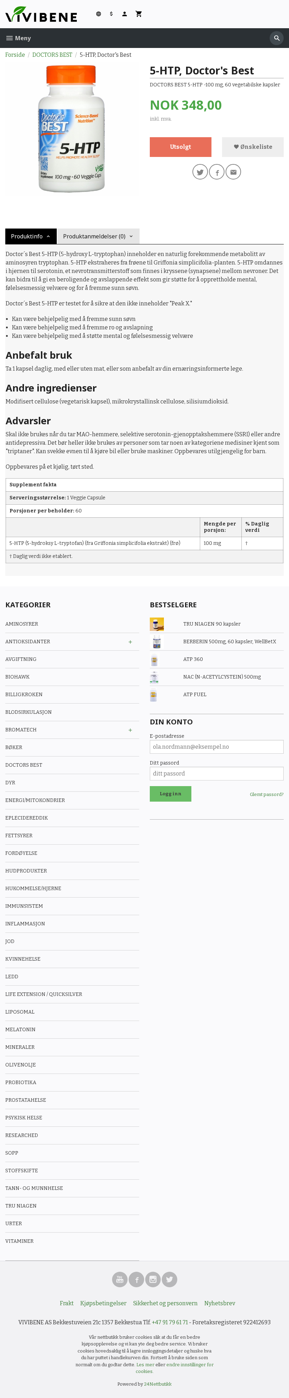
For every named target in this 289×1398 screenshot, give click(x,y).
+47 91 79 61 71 (170, 1322)
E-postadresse (167, 736)
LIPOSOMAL (20, 1012)
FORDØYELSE (21, 853)
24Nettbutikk (158, 1384)
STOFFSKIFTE (21, 1171)
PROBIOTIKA (20, 1083)
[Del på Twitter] (200, 172)
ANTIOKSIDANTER (27, 642)
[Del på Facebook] (217, 172)
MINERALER (20, 1047)
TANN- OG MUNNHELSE (34, 1188)
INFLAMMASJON (25, 924)
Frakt (67, 1303)
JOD (9, 941)
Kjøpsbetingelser (103, 1303)
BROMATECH (21, 730)
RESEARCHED (21, 1135)
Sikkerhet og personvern (165, 1303)
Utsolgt (180, 147)
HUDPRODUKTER (26, 871)
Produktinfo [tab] (27, 236)
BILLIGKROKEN (24, 695)
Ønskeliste (255, 147)
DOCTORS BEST (23, 765)
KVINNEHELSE (23, 959)
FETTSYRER (18, 836)
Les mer (145, 1364)
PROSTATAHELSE (25, 1100)
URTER (13, 1224)
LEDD (11, 977)
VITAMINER (19, 1241)
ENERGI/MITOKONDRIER (35, 800)
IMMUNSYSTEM (24, 906)
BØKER (13, 747)
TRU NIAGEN (21, 1206)
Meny (22, 38)
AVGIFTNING (21, 659)
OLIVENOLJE (20, 1065)
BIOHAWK (17, 677)
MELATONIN (20, 1030)
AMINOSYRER (21, 624)
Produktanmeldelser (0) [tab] (94, 236)
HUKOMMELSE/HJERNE (33, 889)
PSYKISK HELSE (23, 1118)
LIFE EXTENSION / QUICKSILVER (43, 994)
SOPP (11, 1153)
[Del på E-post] (233, 172)
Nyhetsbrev (219, 1303)
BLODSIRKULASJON (28, 712)
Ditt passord (164, 763)
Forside (15, 54)
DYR (10, 783)
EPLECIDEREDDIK (26, 818)
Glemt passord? (267, 794)
